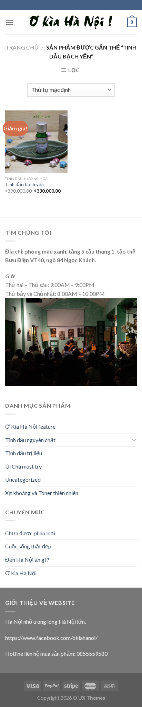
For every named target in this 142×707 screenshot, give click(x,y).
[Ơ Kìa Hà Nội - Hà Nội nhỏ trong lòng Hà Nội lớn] (71, 22)
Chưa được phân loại (30, 533)
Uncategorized (23, 479)
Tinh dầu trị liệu (23, 453)
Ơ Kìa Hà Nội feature (30, 426)
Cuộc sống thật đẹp (28, 546)
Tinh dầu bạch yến (24, 184)
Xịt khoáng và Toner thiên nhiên (41, 493)
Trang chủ (22, 47)
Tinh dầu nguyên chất (30, 440)
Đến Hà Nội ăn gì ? (27, 559)
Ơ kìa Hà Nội (21, 573)
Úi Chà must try (23, 466)
